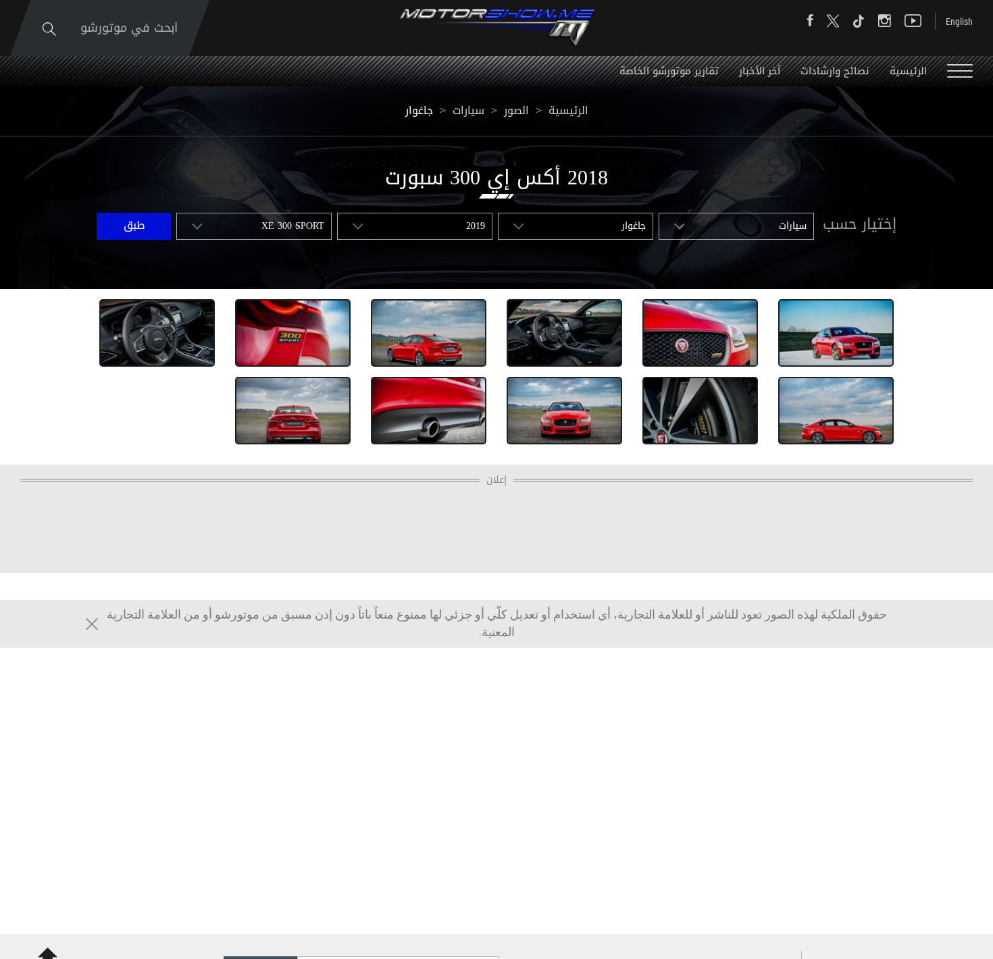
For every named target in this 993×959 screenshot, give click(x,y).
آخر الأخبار (759, 70)
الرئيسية (908, 70)
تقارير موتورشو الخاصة (669, 70)
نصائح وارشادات (834, 70)
